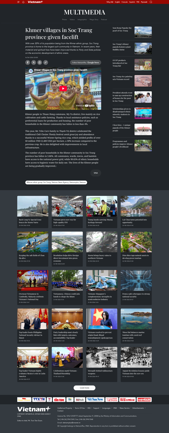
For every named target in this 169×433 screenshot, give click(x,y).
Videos (72, 19)
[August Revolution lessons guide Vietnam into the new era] (136, 357)
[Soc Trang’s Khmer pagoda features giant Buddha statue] (143, 48)
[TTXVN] (39, 399)
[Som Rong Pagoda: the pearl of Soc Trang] (143, 32)
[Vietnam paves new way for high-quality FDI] (67, 206)
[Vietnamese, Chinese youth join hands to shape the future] (67, 280)
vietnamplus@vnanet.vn (71, 422)
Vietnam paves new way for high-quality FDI (64, 221)
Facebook (27, 62)
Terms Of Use (80, 408)
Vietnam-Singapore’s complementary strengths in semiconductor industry (100, 296)
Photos (64, 19)
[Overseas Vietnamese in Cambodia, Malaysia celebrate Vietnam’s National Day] (32, 280)
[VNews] (49, 399)
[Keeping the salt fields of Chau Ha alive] (32, 242)
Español (132, 2)
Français (125, 2)
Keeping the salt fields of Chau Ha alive (31, 256)
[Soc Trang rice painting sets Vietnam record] (143, 81)
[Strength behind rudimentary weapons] (101, 357)
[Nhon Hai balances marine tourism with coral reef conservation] (136, 319)
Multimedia (84, 11)
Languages (106, 408)
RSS (89, 408)
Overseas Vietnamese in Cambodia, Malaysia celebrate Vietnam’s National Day (31, 296)
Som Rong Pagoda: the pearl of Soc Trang (122, 29)
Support (96, 408)
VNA (115, 408)
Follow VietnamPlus (79, 62)
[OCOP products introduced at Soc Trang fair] (143, 64)
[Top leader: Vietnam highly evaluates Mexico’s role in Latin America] (32, 357)
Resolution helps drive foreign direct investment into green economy (66, 258)
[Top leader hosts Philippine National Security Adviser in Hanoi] (32, 319)
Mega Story (94, 19)
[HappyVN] (24, 399)
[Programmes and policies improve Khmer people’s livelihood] (143, 145)
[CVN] (111, 399)
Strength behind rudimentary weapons (100, 372)
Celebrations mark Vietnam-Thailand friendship (65, 372)
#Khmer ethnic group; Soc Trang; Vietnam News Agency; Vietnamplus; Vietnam (56, 182)
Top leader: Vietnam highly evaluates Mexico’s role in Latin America (32, 373)
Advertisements (138, 408)
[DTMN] (127, 399)
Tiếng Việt (109, 2)
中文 (138, 2)
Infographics (82, 19)
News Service (125, 408)
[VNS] (95, 399)
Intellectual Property (64, 408)
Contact (60, 411)
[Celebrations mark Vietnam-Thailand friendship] (67, 357)
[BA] (144, 399)
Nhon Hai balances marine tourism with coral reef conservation (133, 335)
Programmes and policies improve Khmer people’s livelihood (123, 144)
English (117, 2)
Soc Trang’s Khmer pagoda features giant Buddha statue (122, 47)
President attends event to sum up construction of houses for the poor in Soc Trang (122, 96)
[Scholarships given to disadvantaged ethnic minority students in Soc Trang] (143, 113)
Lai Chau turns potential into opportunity (134, 221)
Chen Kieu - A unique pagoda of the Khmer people (121, 128)
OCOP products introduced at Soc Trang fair (120, 63)
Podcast (104, 19)
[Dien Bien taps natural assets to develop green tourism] (136, 242)
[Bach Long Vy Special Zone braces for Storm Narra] (32, 206)
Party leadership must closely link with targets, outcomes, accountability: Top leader (65, 335)
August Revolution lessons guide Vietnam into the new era (135, 372)
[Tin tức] (59, 399)
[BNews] (70, 399)
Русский (144, 2)
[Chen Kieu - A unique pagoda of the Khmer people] (143, 129)
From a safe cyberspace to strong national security (136, 295)
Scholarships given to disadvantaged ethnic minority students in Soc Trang (122, 113)
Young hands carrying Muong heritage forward (100, 221)
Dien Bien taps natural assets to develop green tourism (135, 256)
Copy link (45, 62)
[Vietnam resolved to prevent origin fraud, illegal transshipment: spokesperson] (101, 319)
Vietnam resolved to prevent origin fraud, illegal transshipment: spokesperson (100, 335)
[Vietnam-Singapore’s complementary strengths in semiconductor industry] (101, 280)
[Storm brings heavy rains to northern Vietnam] (101, 242)
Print (39, 62)
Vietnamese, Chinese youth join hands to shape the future (66, 295)
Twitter (33, 62)
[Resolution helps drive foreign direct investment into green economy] (67, 242)
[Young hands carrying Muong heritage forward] (101, 206)
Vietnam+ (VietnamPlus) (35, 2)
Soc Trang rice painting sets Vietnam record (122, 77)
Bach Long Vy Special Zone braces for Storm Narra (30, 221)
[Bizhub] (79, 399)
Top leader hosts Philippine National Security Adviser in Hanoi (30, 335)
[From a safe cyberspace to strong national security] (136, 280)
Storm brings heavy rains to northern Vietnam (99, 256)
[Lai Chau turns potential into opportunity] (136, 206)
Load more (84, 387)
